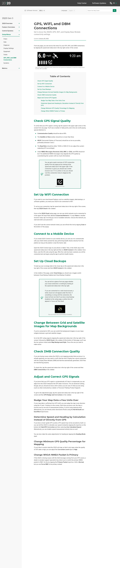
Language (64, 10)
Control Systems (7, 31)
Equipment (7, 51)
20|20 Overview (7, 23)
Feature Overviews (8, 27)
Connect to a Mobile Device (45, 86)
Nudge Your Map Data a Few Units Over (53, 100)
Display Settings (9, 48)
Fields (5, 54)
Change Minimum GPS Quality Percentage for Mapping (57, 108)
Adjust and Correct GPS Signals (47, 98)
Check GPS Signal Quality (45, 81)
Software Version (32, 10)
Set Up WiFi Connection (44, 84)
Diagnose (6, 45)
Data (5, 42)
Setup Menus (6, 34)
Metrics (4, 68)
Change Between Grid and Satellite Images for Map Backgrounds (57, 92)
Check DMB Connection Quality (46, 95)
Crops (5, 39)
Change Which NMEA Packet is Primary (53, 111)
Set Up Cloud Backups (44, 89)
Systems (6, 63)
